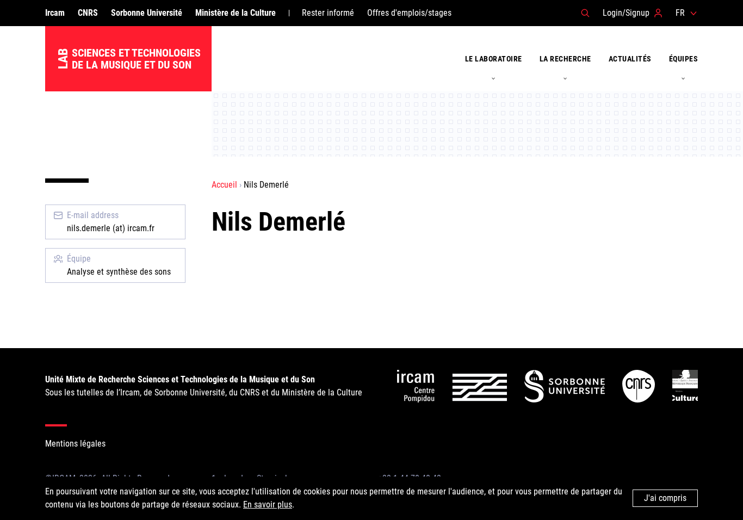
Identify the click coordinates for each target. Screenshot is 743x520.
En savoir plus (267, 504)
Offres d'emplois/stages (409, 13)
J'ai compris (665, 498)
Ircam (55, 13)
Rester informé (328, 13)
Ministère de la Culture (235, 13)
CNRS (88, 13)
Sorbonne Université (146, 13)
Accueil (224, 184)
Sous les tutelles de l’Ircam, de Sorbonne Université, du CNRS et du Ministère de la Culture (203, 386)
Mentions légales (75, 443)
